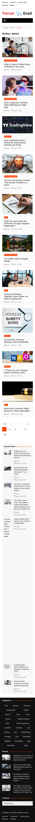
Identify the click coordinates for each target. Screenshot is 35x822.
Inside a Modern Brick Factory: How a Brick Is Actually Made (22, 521)
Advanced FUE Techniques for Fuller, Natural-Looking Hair (21, 683)
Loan (15, 732)
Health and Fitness (10, 99)
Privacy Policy (22, 2)
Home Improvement (10, 60)
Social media (19, 741)
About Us (5, 2)
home (8, 723)
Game (28, 714)
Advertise (5, 5)
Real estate (26, 736)
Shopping (7, 741)
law (6, 217)
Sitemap (12, 5)
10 (9, 429)
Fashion (26, 710)
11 (15, 429)
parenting (8, 736)
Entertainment (10, 710)
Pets (16, 736)
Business (7, 136)
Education (27, 705)
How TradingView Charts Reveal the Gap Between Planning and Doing (15, 142)
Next (5, 434)
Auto (6, 705)
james (8, 70)
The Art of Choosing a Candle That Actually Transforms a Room (17, 182)
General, (8, 719)
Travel (26, 745)
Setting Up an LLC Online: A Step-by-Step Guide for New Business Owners (23, 758)
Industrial (8, 728)
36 (25, 429)
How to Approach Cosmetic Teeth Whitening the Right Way (16, 105)
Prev (5, 424)
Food (18, 714)
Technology (10, 745)
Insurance (19, 728)
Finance (7, 336)
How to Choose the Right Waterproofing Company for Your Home (22, 767)
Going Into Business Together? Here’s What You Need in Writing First (16, 296)
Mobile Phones (26, 732)
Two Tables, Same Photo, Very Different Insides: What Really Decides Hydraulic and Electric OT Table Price (22, 505)
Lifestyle (7, 732)
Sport (29, 741)
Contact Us (13, 2)
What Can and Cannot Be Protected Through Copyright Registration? (16, 223)
